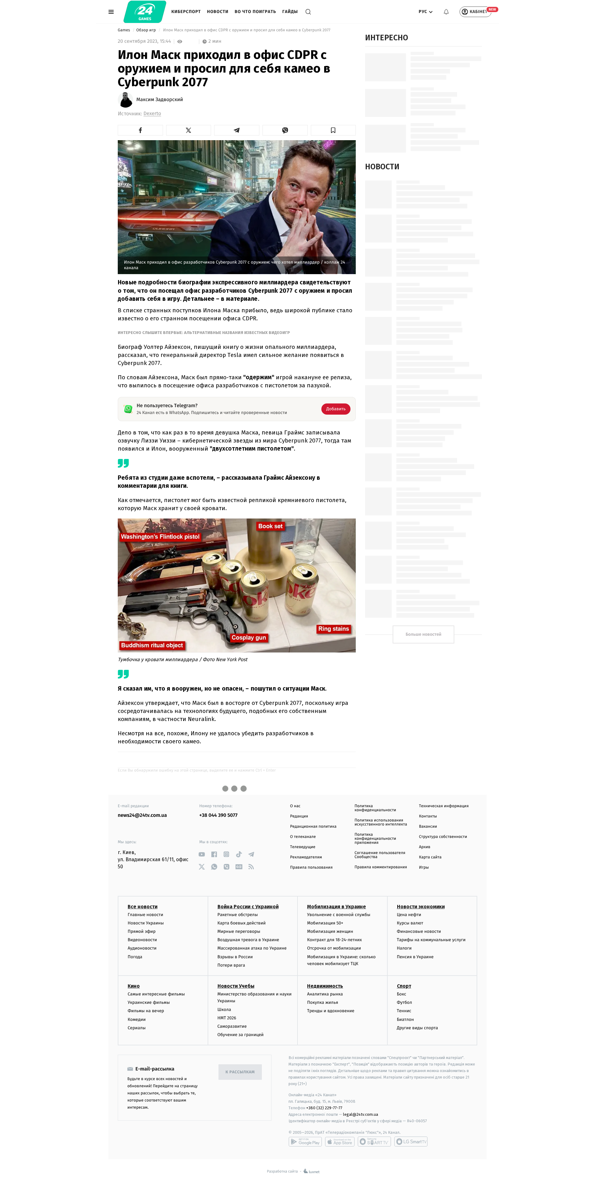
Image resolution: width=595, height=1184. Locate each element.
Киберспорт (186, 11)
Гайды (290, 11)
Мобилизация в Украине (336, 907)
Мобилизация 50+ (325, 923)
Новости (217, 11)
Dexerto (152, 114)
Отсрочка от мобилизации (334, 948)
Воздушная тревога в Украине (248, 939)
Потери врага (231, 965)
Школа (224, 1009)
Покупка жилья (322, 1002)
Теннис (404, 1010)
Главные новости (145, 914)
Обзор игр (146, 30)
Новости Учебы (236, 986)
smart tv (374, 1141)
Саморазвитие (232, 1026)
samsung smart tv (411, 1141)
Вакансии (428, 827)
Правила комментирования (381, 867)
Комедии (137, 1019)
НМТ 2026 (227, 1018)
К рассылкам (240, 1072)
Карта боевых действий (242, 923)
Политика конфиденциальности (375, 808)
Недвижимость (325, 986)
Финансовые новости (419, 931)
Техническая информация (444, 806)
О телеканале (303, 837)
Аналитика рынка (325, 994)
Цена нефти (409, 914)
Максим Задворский (159, 99)
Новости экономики (421, 907)
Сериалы (137, 1027)
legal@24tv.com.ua (360, 1114)
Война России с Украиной (248, 907)
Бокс (401, 994)
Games (124, 30)
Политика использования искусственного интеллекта (381, 822)
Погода (135, 956)
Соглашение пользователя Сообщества (380, 855)
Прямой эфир (142, 931)
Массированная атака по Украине (252, 948)
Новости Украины (146, 923)
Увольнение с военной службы (338, 914)
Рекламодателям (306, 857)
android (305, 1141)
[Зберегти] (333, 130)
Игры (424, 868)
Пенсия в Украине (415, 956)
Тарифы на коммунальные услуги (431, 939)
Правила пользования (311, 868)
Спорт (404, 986)
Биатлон (405, 1019)
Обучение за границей (241, 1034)
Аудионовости (142, 948)
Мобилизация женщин (330, 931)
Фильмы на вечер (146, 1010)
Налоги (404, 948)
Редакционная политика (313, 827)
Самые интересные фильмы (156, 994)
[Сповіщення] (446, 11)
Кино (134, 986)
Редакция (299, 816)
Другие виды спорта (417, 1027)
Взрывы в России (235, 956)
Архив (424, 847)
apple (340, 1141)
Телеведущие (302, 847)
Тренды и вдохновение (330, 1010)
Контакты (428, 816)
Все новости (142, 907)
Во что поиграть (255, 11)
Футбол (404, 1002)
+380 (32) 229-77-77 (324, 1108)
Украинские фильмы (149, 1002)
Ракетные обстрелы (238, 914)
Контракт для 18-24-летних (334, 939)
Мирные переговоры (239, 931)
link (201, 854)
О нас (295, 806)
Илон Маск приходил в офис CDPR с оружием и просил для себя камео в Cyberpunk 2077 (247, 30)
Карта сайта (430, 857)
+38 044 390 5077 (218, 815)
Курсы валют (410, 923)
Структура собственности (443, 837)
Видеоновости (142, 939)
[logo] (145, 11)
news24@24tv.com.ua (142, 815)
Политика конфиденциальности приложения (375, 839)
